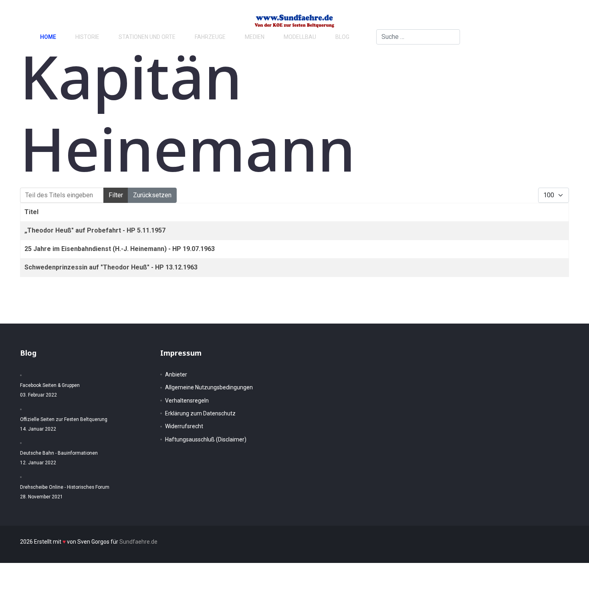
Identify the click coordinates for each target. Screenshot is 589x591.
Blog (342, 37)
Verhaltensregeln (187, 400)
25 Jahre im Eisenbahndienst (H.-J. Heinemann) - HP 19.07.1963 (119, 249)
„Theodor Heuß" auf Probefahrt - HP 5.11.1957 (94, 230)
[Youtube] (545, 36)
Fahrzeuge (210, 37)
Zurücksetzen (152, 195)
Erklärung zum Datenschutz (200, 413)
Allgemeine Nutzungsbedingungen (209, 387)
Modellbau (300, 37)
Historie (87, 37)
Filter (116, 195)
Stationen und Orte (147, 37)
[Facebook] (520, 36)
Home (48, 37)
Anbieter (176, 374)
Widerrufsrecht (184, 426)
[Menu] (561, 37)
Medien (254, 37)
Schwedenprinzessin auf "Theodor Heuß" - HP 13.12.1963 (111, 267)
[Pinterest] (533, 36)
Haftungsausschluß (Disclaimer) (205, 439)
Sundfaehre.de (138, 541)
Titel (31, 212)
